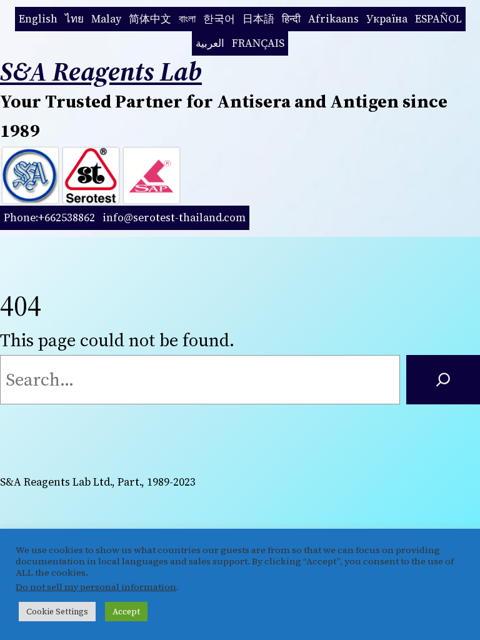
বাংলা (187, 18)
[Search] (443, 379)
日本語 (258, 18)
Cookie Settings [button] (57, 611)
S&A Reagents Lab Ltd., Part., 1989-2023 (98, 481)
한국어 (219, 18)
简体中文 (150, 18)
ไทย (74, 18)
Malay (106, 18)
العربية (210, 43)
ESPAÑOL (438, 18)
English (38, 18)
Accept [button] (126, 611)
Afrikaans (333, 18)
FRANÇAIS (258, 43)
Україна (387, 18)
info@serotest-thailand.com (174, 217)
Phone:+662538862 (49, 217)
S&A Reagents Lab (101, 71)
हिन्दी (291, 18)
